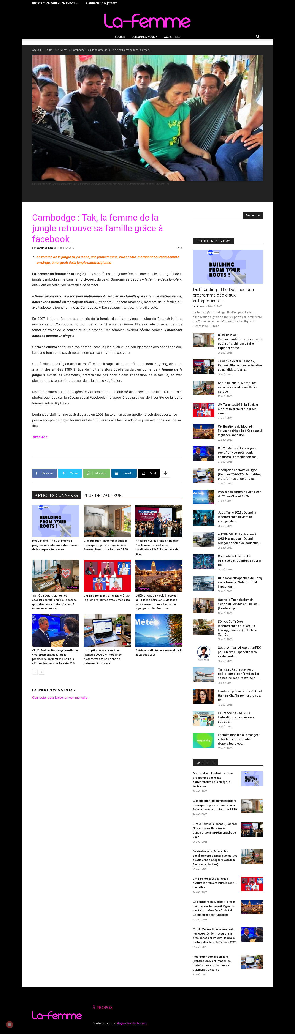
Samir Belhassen (46, 247)
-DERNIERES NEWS (56, 50)
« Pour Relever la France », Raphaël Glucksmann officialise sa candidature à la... (240, 365)
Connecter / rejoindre (101, 3)
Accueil (120, 37)
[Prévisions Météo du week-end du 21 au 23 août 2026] (158, 630)
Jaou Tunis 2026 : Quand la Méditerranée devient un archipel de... (237, 517)
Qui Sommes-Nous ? (144, 37)
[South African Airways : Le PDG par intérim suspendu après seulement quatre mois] (203, 653)
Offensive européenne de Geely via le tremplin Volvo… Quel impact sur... (240, 582)
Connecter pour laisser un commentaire (59, 697)
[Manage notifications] (9, 1024)
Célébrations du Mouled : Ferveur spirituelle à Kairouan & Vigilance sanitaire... (240, 431)
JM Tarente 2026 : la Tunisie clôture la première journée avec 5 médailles (214, 883)
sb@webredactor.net (132, 1023)
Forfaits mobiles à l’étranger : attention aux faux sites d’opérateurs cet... (239, 739)
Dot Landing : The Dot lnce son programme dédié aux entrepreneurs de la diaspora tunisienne (55, 545)
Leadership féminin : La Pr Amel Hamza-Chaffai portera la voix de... (240, 696)
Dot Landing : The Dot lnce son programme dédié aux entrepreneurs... (223, 295)
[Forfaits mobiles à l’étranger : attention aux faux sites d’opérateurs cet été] (203, 740)
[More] (165, 473)
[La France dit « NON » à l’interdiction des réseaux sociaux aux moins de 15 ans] (203, 718)
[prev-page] (35, 672)
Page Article (171, 37)
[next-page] (41, 672)
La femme (199, 306)
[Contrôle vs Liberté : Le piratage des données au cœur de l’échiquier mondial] (203, 561)
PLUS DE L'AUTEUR (102, 495)
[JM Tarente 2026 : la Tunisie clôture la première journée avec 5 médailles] (107, 576)
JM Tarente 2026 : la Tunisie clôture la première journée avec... (238, 409)
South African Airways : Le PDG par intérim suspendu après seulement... (239, 652)
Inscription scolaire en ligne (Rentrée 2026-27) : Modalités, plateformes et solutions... (239, 474)
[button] (257, 37)
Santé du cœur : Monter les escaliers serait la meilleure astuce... (237, 387)
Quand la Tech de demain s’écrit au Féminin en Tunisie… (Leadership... (239, 604)
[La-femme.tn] (147, 21)
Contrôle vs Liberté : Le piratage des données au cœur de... (239, 560)
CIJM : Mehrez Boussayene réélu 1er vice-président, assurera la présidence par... (238, 453)
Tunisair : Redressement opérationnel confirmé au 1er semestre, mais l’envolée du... (239, 674)
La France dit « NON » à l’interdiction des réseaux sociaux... (236, 717)
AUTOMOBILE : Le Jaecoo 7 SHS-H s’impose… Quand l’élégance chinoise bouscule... (239, 539)
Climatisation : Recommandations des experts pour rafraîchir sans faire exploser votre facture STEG (106, 545)
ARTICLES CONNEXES (56, 495)
